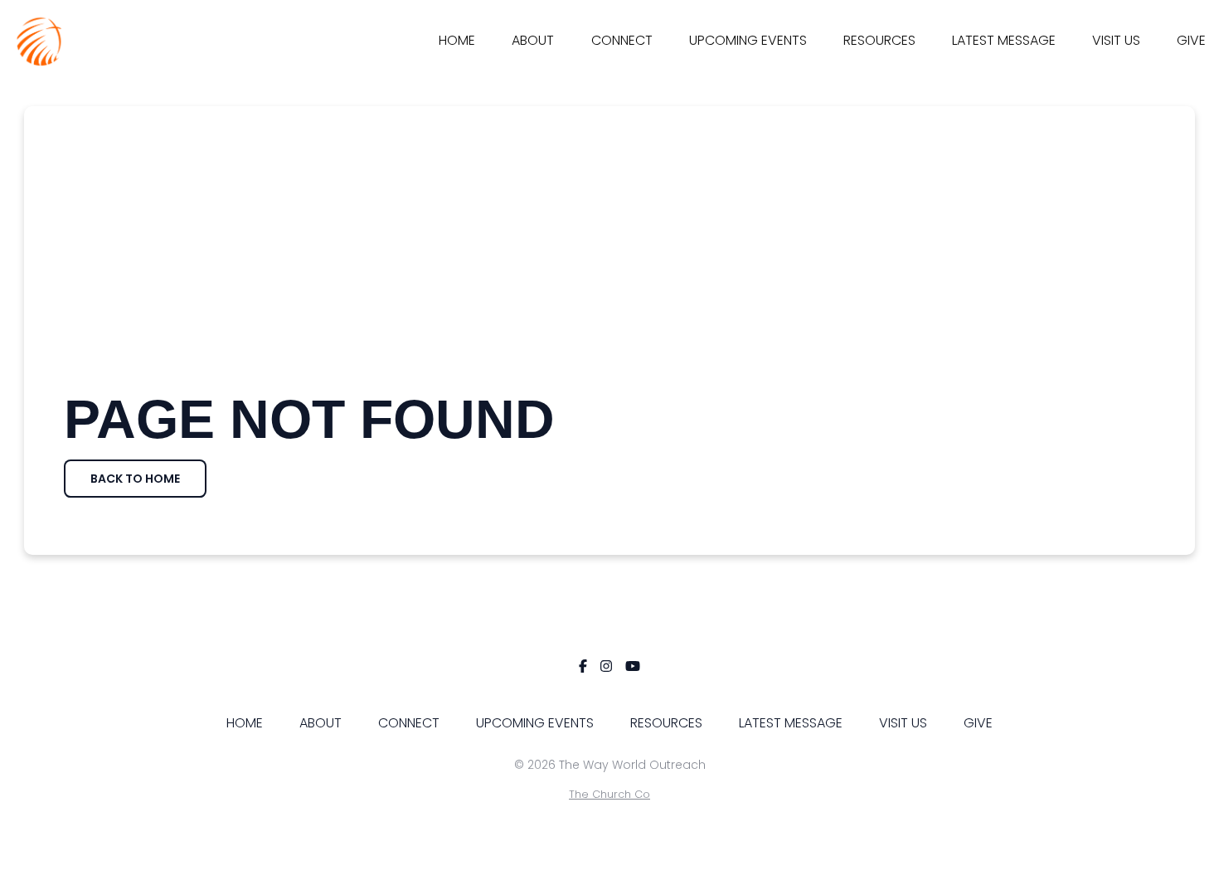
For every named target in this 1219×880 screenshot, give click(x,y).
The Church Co (609, 794)
